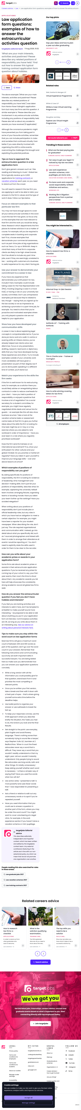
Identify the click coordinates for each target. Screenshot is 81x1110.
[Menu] (77, 3)
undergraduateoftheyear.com (35, 1055)
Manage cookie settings (14, 1075)
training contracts (22, 178)
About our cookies (15, 1071)
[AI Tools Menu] (56, 3)
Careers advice (7, 8)
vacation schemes (9, 181)
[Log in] (73, 3)
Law (16, 8)
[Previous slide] (37, 953)
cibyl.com (31, 1066)
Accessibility (13, 1080)
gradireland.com (33, 1062)
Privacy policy (13, 1051)
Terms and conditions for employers (13, 1057)
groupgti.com (32, 1070)
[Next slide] (68, 62)
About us (49, 1053)
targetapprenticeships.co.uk (35, 1058)
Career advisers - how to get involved (53, 1072)
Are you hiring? (51, 1077)
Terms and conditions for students (13, 1065)
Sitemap (49, 1057)
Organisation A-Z (52, 1067)
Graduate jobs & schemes (52, 1062)
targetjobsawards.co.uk (35, 1051)
